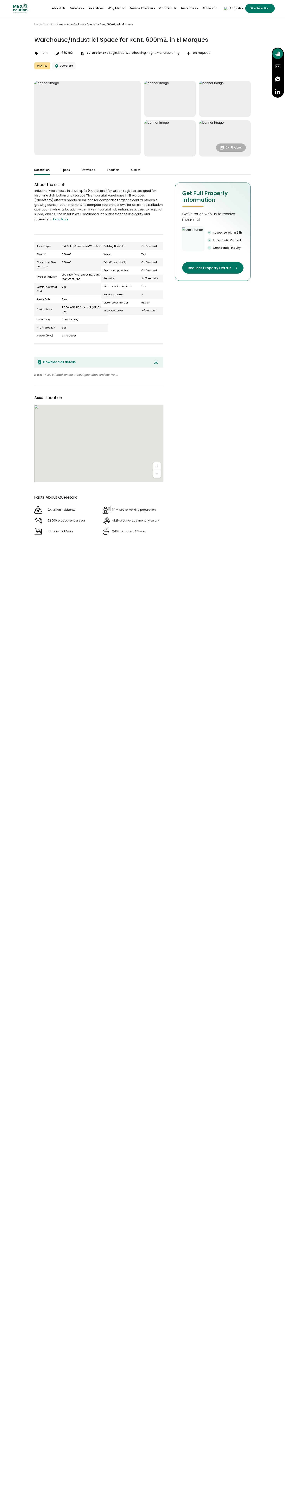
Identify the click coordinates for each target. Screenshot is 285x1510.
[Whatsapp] (277, 79)
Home (38, 24)
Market (135, 170)
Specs (66, 170)
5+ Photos (233, 147)
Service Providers (142, 8)
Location (113, 170)
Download (88, 170)
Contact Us (167, 8)
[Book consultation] (277, 53)
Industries (96, 8)
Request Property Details (209, 267)
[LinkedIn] (277, 91)
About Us (59, 8)
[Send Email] (277, 66)
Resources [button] (188, 8)
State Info (209, 8)
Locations (50, 24)
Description (42, 170)
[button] (233, 8)
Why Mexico (116, 8)
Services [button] (76, 8)
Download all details (59, 362)
